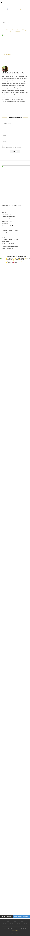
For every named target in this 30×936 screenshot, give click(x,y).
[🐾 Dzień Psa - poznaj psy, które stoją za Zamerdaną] (3, 432)
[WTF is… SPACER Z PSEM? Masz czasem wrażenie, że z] (3, 738)
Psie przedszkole (6, 214)
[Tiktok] (21, 15)
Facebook (10, 248)
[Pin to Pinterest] (16, 60)
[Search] (28, 2)
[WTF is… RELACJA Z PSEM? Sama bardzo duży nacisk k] (11, 419)
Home (3, 22)
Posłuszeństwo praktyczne (9, 216)
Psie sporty (5, 223)
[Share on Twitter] (14, 60)
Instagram (4, 248)
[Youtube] (15, 15)
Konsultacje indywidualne (8, 219)
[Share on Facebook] (13, 60)
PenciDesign (15, 930)
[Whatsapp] (19, 15)
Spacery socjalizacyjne (7, 221)
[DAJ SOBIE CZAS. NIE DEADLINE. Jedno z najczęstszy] (18, 426)
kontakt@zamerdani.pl (12, 246)
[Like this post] (11, 60)
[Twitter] (10, 15)
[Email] (17, 15)
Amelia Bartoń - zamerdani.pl (11, 30)
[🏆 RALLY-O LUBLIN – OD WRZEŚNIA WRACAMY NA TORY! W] (11, 757)
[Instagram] (12, 15)
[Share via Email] (18, 60)
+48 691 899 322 (10, 244)
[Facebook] (8, 15)
